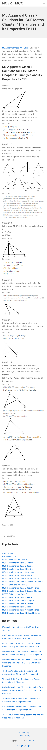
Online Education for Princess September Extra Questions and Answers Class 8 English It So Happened (22, 690)
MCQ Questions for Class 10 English (18, 600)
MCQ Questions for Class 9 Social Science (20, 588)
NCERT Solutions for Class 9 (14, 594)
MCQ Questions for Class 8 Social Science (20, 578)
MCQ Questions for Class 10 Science (18, 572)
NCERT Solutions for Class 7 (14, 560)
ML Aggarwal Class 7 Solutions (15, 48)
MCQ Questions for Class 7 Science (17, 604)
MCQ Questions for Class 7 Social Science (20, 610)
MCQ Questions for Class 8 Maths (17, 597)
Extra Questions (9, 556)
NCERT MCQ (31, 740)
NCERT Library (23, 735)
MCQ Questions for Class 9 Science (17, 566)
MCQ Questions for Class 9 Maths (17, 575)
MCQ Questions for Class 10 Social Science (21, 613)
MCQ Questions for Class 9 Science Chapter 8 (22, 581)
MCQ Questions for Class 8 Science (17, 563)
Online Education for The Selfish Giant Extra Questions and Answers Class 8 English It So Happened (21, 663)
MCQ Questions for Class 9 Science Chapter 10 (23, 591)
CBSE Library (23, 732)
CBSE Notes (7, 553)
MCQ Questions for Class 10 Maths (17, 569)
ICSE (11, 525)
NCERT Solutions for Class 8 (14, 585)
